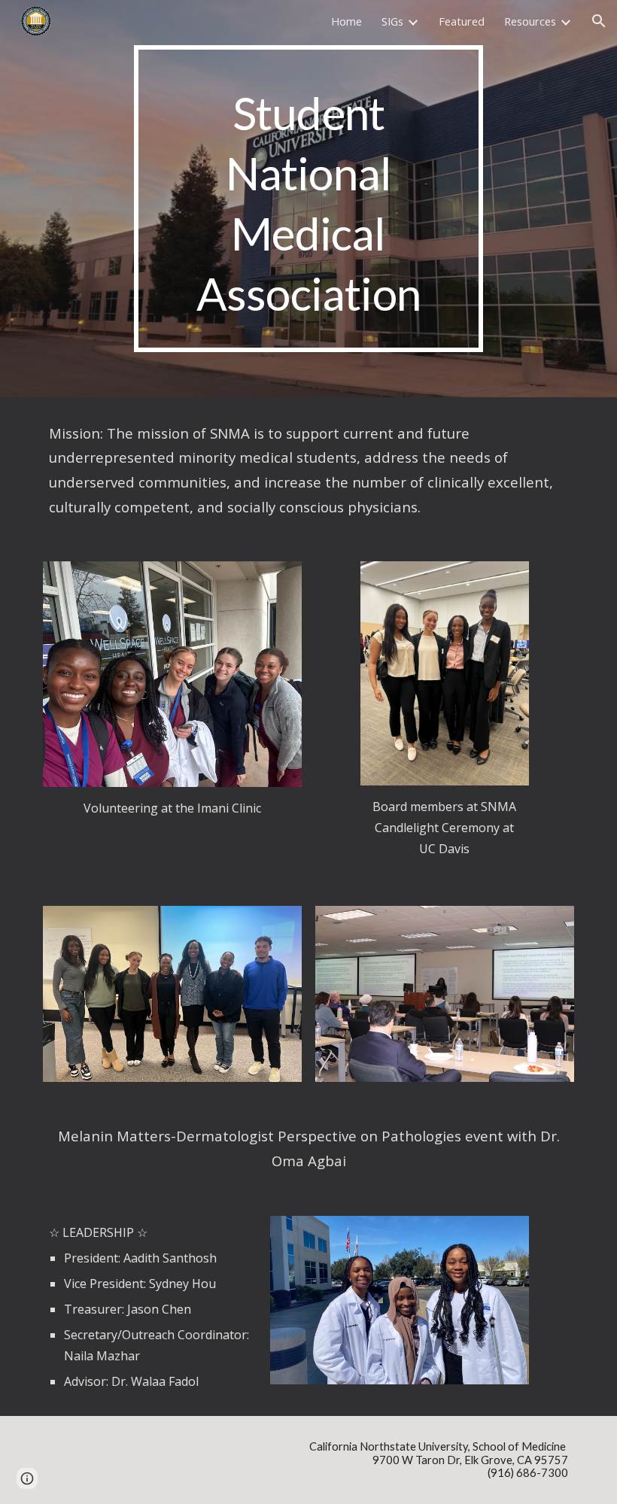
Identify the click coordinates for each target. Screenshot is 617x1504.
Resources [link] (530, 21)
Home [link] (346, 21)
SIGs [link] (392, 21)
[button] (599, 21)
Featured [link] (462, 21)
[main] (309, 198)
